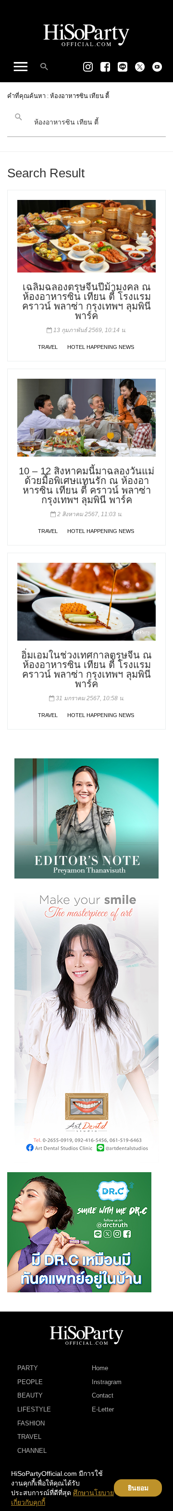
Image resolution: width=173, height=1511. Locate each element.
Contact (102, 1395)
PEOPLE (30, 1382)
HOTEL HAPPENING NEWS (100, 347)
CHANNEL (32, 1450)
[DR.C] (79, 1232)
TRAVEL (48, 347)
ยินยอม (138, 1488)
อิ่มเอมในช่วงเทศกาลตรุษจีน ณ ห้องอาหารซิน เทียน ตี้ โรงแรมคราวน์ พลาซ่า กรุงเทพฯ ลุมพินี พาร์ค (86, 669)
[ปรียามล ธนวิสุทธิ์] (86, 818)
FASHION (31, 1423)
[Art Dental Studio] (86, 1024)
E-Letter (103, 1409)
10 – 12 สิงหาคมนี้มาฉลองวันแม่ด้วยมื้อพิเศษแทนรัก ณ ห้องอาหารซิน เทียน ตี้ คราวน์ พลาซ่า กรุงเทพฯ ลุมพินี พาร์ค (86, 485)
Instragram (107, 1382)
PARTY (27, 1368)
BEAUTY (30, 1395)
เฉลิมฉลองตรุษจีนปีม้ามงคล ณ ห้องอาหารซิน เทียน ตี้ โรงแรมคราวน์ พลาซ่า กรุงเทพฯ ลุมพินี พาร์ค (86, 301)
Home (100, 1368)
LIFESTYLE (34, 1409)
